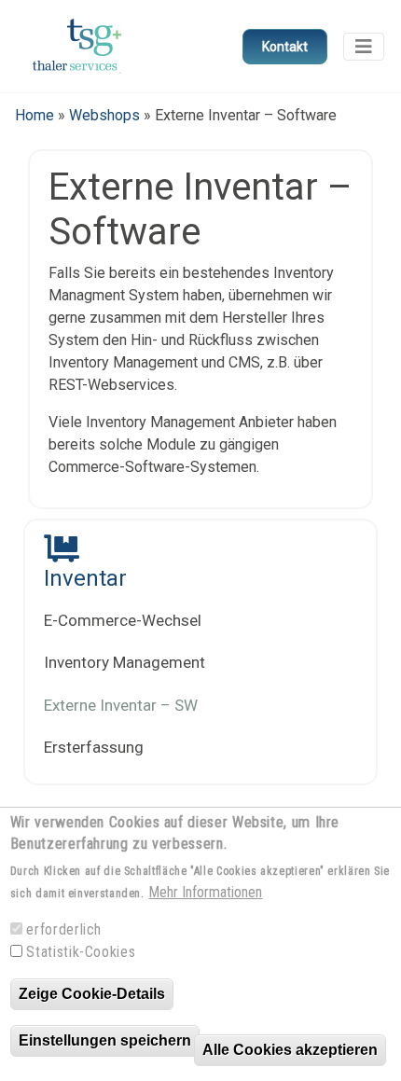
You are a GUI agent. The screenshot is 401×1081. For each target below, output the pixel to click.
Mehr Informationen (205, 892)
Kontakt (285, 46)
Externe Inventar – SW (121, 705)
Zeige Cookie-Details (92, 994)
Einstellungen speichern (105, 1040)
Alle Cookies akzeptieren (290, 1050)
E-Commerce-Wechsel (122, 620)
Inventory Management (124, 662)
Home (34, 115)
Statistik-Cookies (80, 952)
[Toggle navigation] (363, 47)
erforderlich (64, 929)
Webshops (104, 115)
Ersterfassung (94, 747)
